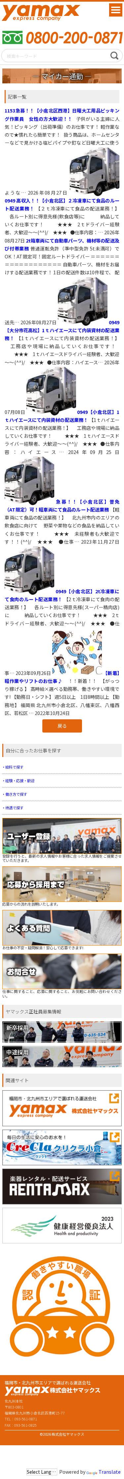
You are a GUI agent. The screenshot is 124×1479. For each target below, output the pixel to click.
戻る (62, 725)
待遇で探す (14, 807)
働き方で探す (16, 794)
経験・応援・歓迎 (19, 780)
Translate (110, 1471)
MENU (115, 10)
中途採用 (17, 1052)
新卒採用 (17, 1027)
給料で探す (14, 767)
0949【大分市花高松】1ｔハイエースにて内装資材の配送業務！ (62, 329)
